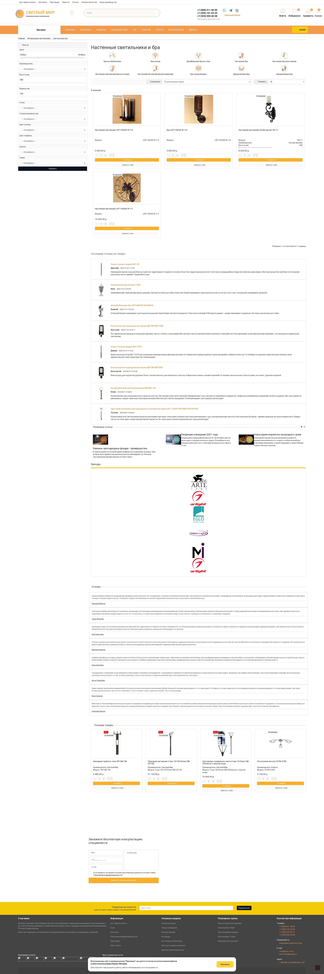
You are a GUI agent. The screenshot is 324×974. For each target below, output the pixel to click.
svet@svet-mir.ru (286, 951)
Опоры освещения (169, 928)
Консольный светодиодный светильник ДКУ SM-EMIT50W (136, 367)
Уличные (70, 30)
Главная (21, 38)
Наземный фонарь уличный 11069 (125, 285)
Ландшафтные (119, 30)
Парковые (85, 30)
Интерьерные (176, 30)
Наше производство (108, 2)
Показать (53, 169)
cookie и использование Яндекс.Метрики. (109, 964)
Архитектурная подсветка (172, 950)
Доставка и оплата (27, 2)
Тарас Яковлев (98, 619)
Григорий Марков (98, 603)
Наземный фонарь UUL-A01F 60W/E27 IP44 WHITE (132, 305)
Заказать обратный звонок (124, 880)
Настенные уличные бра (171, 941)
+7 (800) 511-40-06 (287, 926)
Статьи (75, 2)
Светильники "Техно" (227, 937)
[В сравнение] (110, 155)
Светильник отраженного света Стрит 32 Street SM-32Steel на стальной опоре (225, 762)
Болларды (165, 937)
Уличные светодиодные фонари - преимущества (120, 448)
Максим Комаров (98, 650)
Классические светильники (229, 923)
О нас (112, 928)
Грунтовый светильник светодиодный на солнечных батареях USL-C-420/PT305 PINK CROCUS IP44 (154, 409)
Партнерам (54, 2)
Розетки (146, 30)
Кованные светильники (228, 941)
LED (134, 30)
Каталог (41, 30)
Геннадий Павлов (98, 711)
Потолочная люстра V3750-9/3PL (272, 761)
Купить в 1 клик (127, 165)
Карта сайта (115, 945)
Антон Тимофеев (98, 680)
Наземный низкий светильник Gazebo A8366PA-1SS (133, 388)
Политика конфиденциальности (124, 937)
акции (302, 30)
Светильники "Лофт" (226, 928)
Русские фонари (168, 932)
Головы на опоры (168, 923)
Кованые (101, 30)
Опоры (160, 30)
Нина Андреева (98, 665)
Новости (65, 2)
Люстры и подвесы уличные (173, 945)
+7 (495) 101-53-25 (287, 929)
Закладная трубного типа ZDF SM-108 (110, 761)
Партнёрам (115, 941)
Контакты (43, 2)
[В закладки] (113, 155)
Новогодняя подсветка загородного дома (277, 434)
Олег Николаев (98, 634)
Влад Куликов (97, 696)
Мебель (193, 30)
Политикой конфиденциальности (108, 875)
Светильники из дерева (228, 932)
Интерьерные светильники (39, 38)
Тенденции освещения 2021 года (199, 434)
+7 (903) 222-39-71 (287, 932)
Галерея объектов (89, 2)
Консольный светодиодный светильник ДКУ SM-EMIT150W (137, 326)
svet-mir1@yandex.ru (288, 954)
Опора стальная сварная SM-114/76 (126, 347)
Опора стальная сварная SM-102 (125, 264)
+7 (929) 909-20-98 (287, 935)
